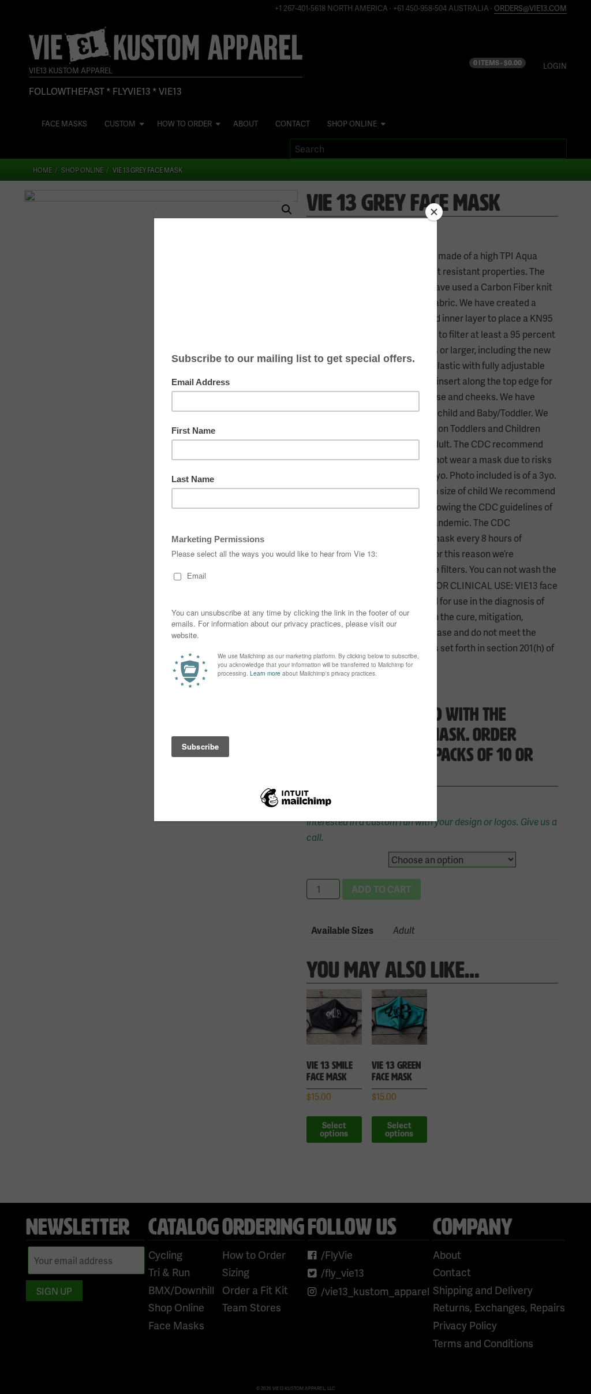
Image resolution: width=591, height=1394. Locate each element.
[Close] (434, 212)
